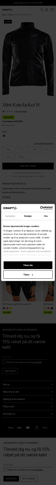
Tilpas (26, 274)
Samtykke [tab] (10, 216)
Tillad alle (28, 265)
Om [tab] (46, 216)
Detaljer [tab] (28, 216)
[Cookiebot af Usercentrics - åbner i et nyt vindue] (40, 208)
